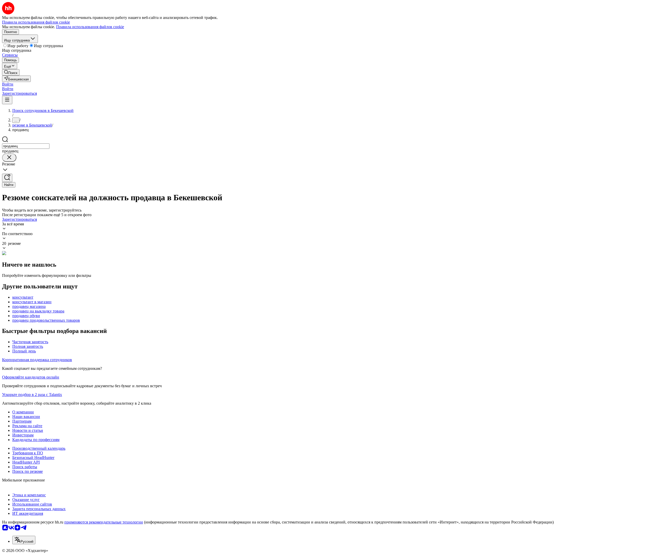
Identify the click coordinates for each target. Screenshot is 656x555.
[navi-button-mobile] (7, 100)
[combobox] (25, 146)
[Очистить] (9, 157)
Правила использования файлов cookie (90, 27)
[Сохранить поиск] (7, 178)
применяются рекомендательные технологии (103, 522)
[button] (7, 84)
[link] (10, 72)
